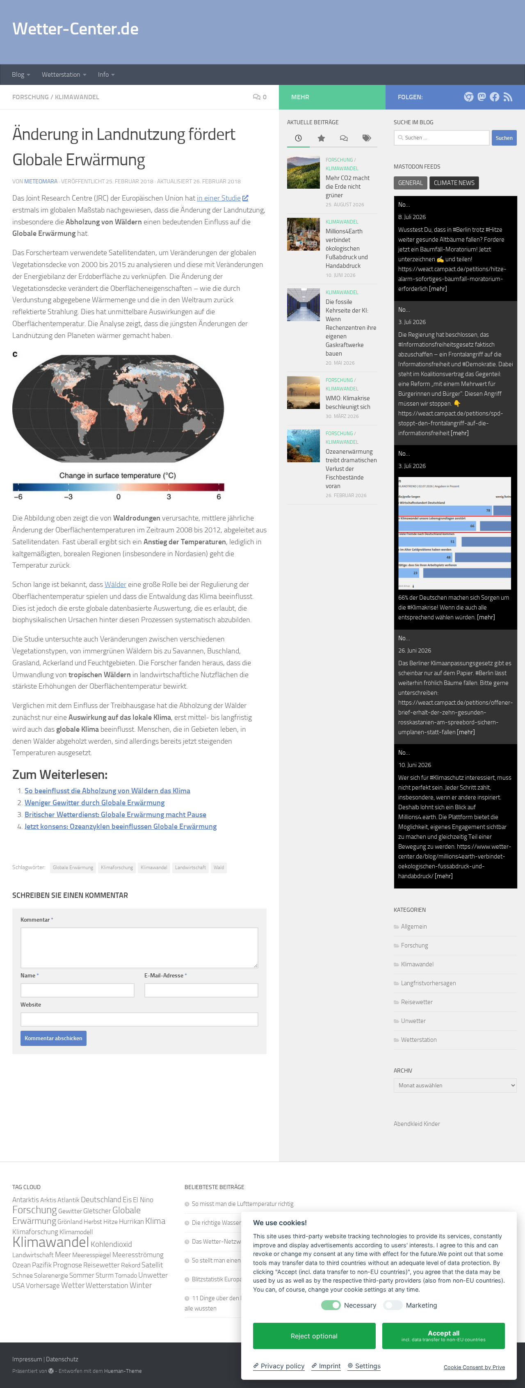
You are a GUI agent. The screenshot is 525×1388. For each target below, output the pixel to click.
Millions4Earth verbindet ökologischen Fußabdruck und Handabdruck (347, 248)
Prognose (67, 1265)
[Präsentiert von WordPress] (51, 1371)
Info (103, 74)
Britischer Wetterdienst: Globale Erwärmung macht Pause (115, 814)
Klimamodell (76, 1232)
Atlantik (68, 1200)
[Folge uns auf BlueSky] (468, 97)
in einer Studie (219, 198)
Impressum (27, 1359)
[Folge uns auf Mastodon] (481, 97)
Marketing (421, 1305)
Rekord (130, 1265)
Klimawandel (77, 97)
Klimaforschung (117, 867)
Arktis (48, 1200)
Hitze (110, 1222)
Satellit (152, 1264)
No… (404, 204)
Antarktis (25, 1200)
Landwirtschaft (190, 867)
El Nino (143, 1200)
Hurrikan (131, 1221)
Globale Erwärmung (73, 867)
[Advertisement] (363, 30)
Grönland (69, 1222)
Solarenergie (51, 1275)
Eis (127, 1200)
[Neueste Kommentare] (343, 139)
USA (18, 1285)
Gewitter (70, 1211)
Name (30, 975)
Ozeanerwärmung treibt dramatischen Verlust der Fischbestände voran (351, 469)
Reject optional (314, 1336)
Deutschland (101, 1199)
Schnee (22, 1275)
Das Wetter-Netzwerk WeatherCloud (239, 1241)
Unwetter (413, 1021)
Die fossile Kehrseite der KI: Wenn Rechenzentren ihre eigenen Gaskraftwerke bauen (351, 327)
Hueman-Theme (123, 1371)
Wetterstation (61, 74)
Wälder (115, 584)
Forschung (30, 97)
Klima (155, 1221)
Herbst (93, 1222)
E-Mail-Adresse (165, 975)
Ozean (21, 1265)
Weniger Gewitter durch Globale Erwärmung (94, 802)
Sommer (81, 1275)
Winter (141, 1285)
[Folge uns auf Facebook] (495, 97)
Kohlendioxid (111, 1244)
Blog (18, 74)
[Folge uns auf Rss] (508, 97)
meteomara (40, 181)
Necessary (360, 1305)
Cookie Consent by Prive (474, 1367)
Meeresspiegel (91, 1255)
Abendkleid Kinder (417, 1124)
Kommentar (37, 919)
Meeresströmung (138, 1255)
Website (31, 1004)
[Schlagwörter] (366, 139)
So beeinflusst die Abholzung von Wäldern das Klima (107, 790)
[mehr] (438, 288)
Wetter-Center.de (75, 28)
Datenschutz (62, 1359)
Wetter (72, 1285)
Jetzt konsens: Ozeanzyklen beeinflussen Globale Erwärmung (121, 826)
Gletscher (97, 1211)
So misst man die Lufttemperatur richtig (243, 1204)
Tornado (126, 1275)
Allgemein (414, 926)
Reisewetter (417, 1002)
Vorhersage (43, 1286)
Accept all (444, 1335)
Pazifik (42, 1265)
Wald (219, 867)
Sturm (105, 1275)
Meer (63, 1255)
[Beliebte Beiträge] (321, 139)
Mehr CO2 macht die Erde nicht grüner (348, 186)
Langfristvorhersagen (428, 983)
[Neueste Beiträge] (298, 139)
